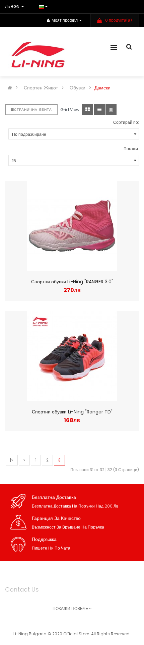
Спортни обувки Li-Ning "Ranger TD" (72, 411)
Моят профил (65, 20)
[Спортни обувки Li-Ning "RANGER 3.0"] (72, 226)
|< (11, 460)
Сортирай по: (126, 122)
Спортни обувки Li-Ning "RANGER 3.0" (72, 281)
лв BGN (13, 6)
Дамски (102, 88)
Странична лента (33, 109)
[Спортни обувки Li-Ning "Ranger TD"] (72, 356)
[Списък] (99, 109)
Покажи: (131, 148)
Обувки (77, 88)
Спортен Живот (41, 88)
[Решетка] (87, 109)
